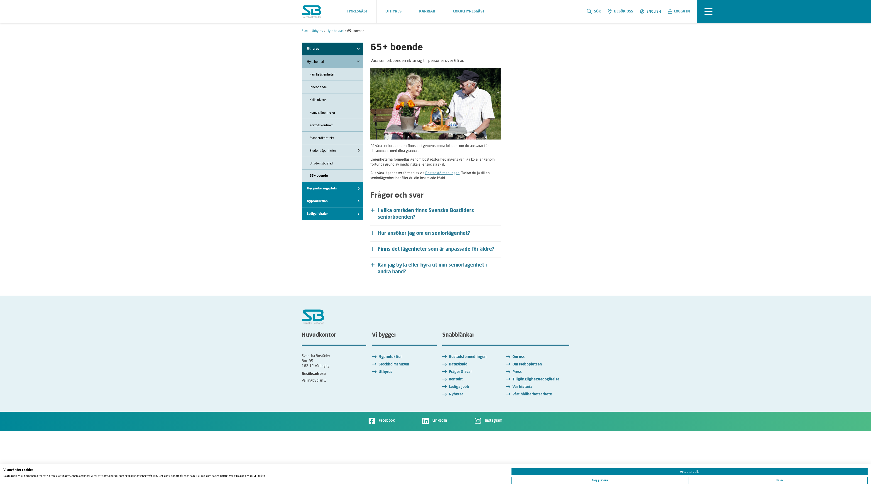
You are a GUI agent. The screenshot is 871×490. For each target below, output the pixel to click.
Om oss (518, 357)
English (653, 12)
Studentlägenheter (323, 150)
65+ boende (319, 175)
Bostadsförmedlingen (442, 173)
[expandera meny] (708, 11)
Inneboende (318, 87)
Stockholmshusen (394, 364)
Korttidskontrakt (321, 125)
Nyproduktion (317, 201)
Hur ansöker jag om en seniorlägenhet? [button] (424, 233)
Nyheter (456, 394)
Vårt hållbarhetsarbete (532, 394)
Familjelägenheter (322, 74)
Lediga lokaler (317, 214)
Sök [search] (597, 11)
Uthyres (385, 372)
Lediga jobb (459, 387)
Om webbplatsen (527, 364)
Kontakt (456, 379)
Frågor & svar (460, 372)
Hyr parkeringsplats (322, 188)
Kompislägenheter (322, 112)
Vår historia (522, 387)
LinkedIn (439, 421)
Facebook (387, 421)
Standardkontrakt (322, 138)
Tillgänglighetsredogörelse (535, 379)
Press (517, 372)
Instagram (493, 421)
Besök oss (623, 11)
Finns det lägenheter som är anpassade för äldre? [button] (436, 249)
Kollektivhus (318, 100)
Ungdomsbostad (321, 163)
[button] (681, 11)
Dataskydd (458, 364)
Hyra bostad (315, 62)
